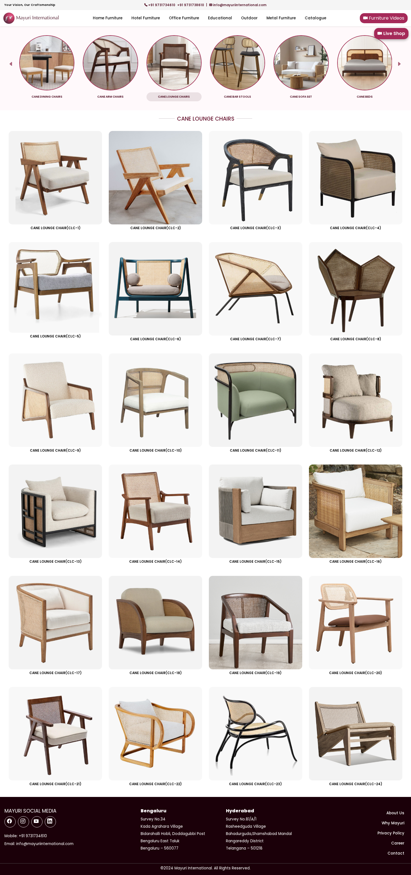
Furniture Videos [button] (386, 18)
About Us (395, 813)
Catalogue (315, 18)
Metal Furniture (281, 18)
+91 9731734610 (161, 5)
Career (397, 843)
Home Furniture (107, 18)
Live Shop (394, 33)
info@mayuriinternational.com (239, 5)
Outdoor (249, 18)
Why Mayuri (393, 823)
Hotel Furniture (145, 18)
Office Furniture (184, 18)
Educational (220, 18)
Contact (396, 853)
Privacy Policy (390, 833)
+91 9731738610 (191, 5)
